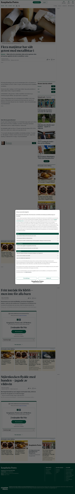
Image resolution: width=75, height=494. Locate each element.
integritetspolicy (28, 272)
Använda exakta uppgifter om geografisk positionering (26, 245)
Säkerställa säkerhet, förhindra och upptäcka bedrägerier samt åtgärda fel (30, 253)
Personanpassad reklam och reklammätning (24, 238)
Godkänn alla (48, 278)
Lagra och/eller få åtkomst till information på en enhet (26, 235)
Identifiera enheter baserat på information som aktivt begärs (27, 248)
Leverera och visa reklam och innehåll (23, 255)
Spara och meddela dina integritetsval (23, 258)
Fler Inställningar (26, 278)
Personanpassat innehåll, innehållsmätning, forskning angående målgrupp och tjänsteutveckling (34, 240)
